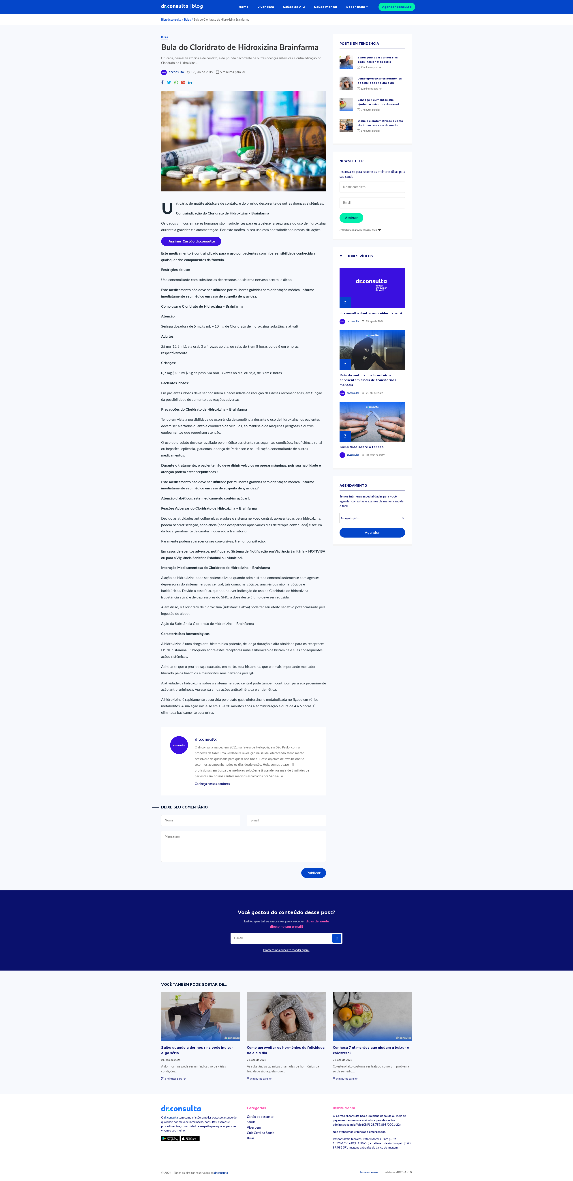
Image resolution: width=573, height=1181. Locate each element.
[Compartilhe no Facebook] (162, 83)
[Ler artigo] (346, 62)
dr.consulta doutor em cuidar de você (371, 313)
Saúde (251, 1122)
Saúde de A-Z (294, 7)
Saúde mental (325, 7)
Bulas (187, 19)
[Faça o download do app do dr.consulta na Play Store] (170, 1138)
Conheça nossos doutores (212, 784)
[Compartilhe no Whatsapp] (176, 83)
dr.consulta (176, 72)
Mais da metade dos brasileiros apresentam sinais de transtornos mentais (368, 380)
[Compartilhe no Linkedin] (190, 83)
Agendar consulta (397, 7)
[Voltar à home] (181, 1108)
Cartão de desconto (260, 1117)
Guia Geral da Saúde (260, 1133)
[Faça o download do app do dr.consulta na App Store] (190, 1138)
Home (243, 7)
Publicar (314, 873)
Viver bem (265, 7)
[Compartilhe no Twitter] (169, 83)
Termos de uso (368, 1172)
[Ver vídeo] (372, 288)
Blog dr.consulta (171, 19)
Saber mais (355, 7)
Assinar (351, 218)
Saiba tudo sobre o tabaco (362, 447)
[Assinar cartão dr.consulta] (191, 241)
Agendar (372, 533)
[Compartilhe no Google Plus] (183, 83)
